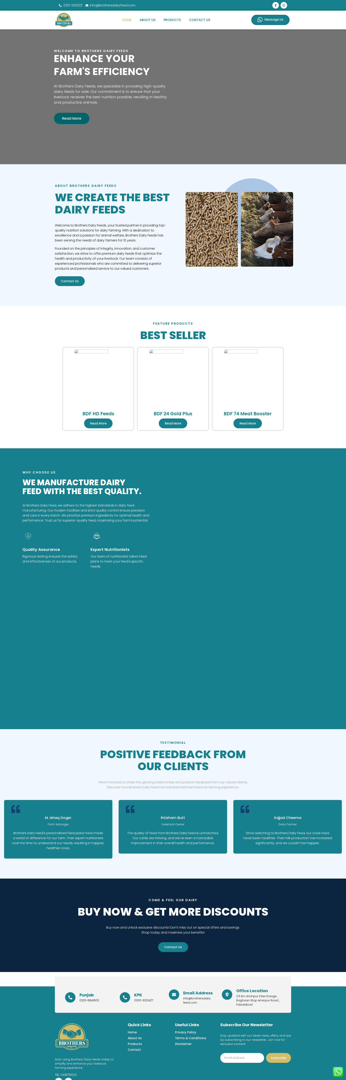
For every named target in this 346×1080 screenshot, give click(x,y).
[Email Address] (174, 994)
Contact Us (199, 20)
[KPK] (125, 997)
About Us (148, 20)
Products (172, 20)
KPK (138, 995)
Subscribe (278, 1058)
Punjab (86, 995)
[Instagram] (284, 5)
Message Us (274, 20)
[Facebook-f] (275, 5)
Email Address (198, 993)
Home (127, 20)
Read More (71, 118)
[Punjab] (70, 997)
